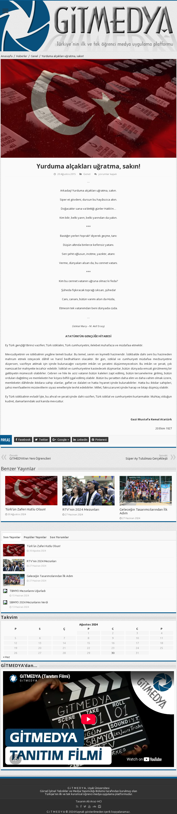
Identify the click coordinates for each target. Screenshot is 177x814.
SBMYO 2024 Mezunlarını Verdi (28, 602)
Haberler (21, 56)
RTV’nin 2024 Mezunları (80, 509)
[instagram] (99, 806)
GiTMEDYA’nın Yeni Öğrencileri (30, 457)
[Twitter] (85, 806)
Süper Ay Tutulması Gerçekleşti (147, 457)
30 (112, 652)
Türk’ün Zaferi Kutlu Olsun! (25, 509)
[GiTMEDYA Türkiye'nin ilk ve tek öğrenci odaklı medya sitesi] (88, 26)
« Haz (6, 656)
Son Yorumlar (59, 537)
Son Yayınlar (12, 537)
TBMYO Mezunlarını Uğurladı (27, 590)
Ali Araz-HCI (94, 801)
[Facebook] (81, 806)
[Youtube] (89, 806)
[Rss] (77, 806)
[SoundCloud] (94, 806)
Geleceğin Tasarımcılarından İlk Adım (50, 575)
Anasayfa (7, 56)
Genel (34, 56)
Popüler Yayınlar (35, 537)
